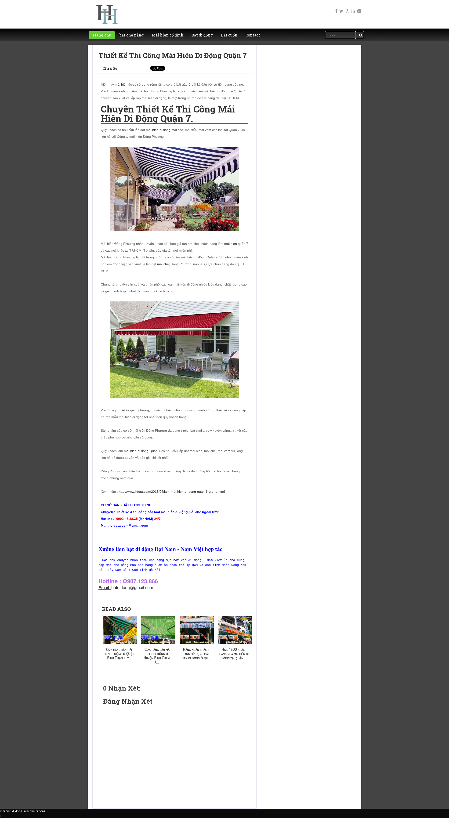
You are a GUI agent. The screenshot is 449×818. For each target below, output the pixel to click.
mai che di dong (34, 811)
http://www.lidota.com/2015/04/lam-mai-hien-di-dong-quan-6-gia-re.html (172, 491)
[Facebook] (335, 8)
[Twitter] (341, 8)
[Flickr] (359, 8)
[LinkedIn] (353, 8)
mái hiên (121, 84)
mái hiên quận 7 (236, 244)
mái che (163, 264)
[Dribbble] (347, 8)
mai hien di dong (11, 811)
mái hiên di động (158, 130)
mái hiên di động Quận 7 (142, 451)
